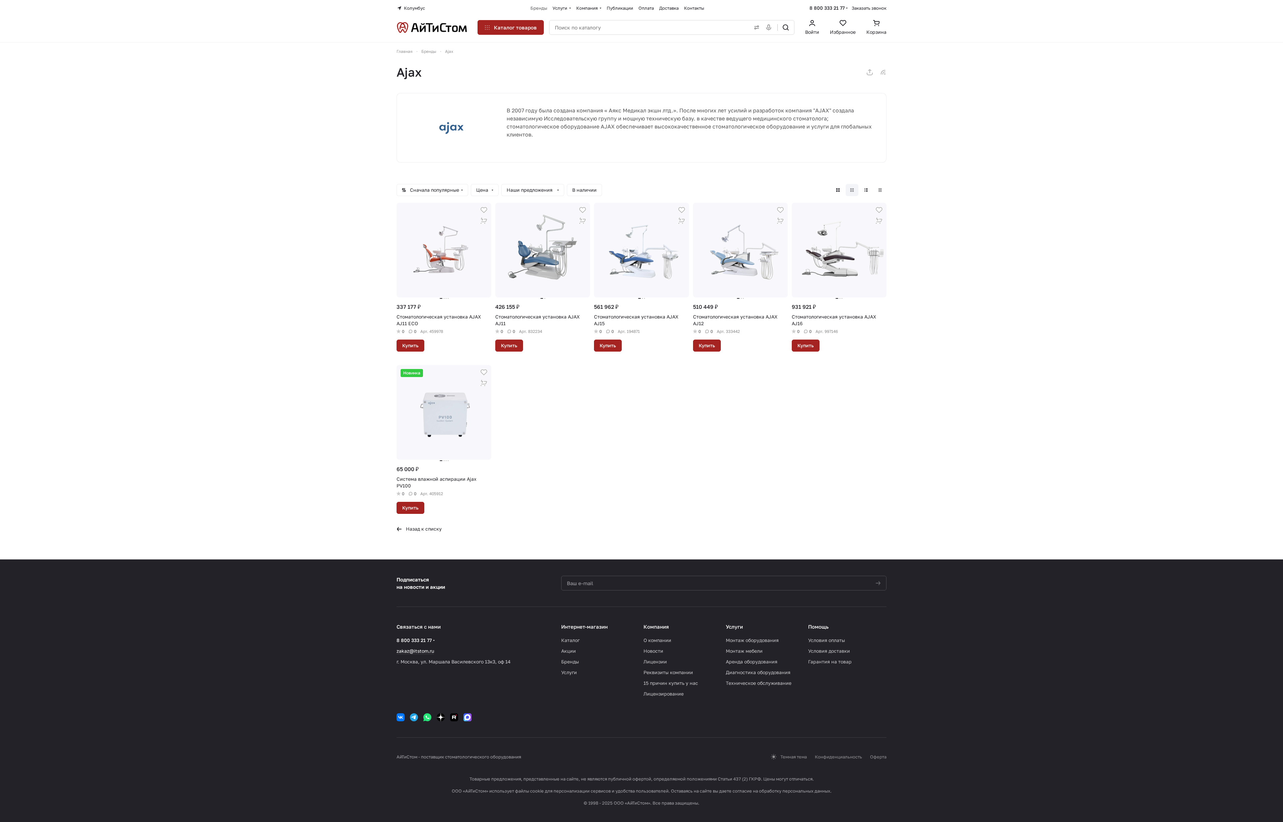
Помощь (818, 627)
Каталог (570, 640)
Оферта (878, 756)
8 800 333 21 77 (827, 8)
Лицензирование (664, 694)
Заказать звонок (869, 8)
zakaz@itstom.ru (415, 651)
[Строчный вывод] (866, 190)
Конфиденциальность (838, 756)
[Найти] (785, 27)
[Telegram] (414, 717)
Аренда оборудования (751, 661)
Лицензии (655, 661)
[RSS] (883, 72)
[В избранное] (484, 210)
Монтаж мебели (744, 651)
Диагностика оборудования (758, 672)
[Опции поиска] (755, 27)
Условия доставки (829, 651)
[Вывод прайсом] (880, 190)
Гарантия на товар (830, 661)
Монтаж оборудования (752, 640)
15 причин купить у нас (671, 683)
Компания (656, 627)
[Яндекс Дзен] (441, 717)
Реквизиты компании (668, 672)
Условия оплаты (826, 640)
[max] (467, 717)
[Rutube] (454, 717)
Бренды (570, 661)
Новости (653, 651)
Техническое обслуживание (758, 683)
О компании (657, 640)
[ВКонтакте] (401, 717)
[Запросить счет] (484, 220)
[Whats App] (427, 717)
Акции (568, 651)
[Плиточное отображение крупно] (838, 190)
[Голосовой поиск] (770, 27)
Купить (410, 345)
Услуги (569, 672)
